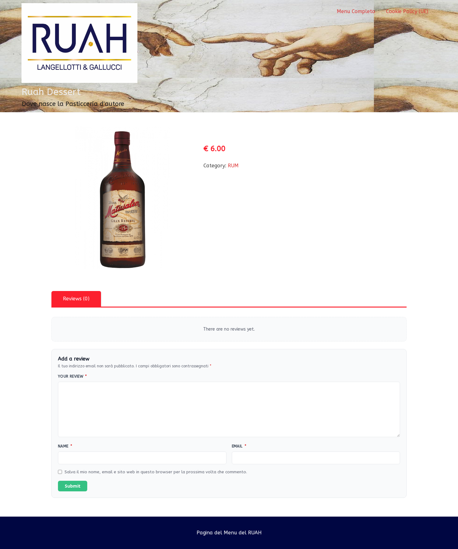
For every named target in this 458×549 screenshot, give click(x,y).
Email (239, 446)
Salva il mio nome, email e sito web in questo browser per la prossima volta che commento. (155, 472)
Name (65, 446)
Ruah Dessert (51, 92)
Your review (72, 376)
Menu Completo (356, 11)
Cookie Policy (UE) (407, 11)
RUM (233, 166)
